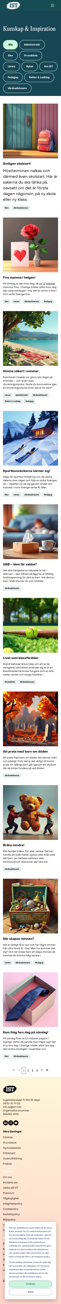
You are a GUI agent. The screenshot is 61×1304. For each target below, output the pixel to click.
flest (35, 574)
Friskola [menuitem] (7, 1163)
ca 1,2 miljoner (47, 283)
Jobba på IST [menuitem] (10, 1187)
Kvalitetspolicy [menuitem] (11, 1214)
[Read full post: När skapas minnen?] (30, 906)
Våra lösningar (12, 1131)
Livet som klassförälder (21, 658)
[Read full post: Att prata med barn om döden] (30, 719)
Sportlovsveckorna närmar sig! (26, 471)
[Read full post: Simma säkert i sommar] (30, 338)
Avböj (30, 1291)
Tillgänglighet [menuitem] (11, 1198)
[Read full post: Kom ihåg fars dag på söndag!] (30, 999)
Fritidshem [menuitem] (9, 1153)
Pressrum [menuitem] (8, 1193)
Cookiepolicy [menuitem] (10, 1209)
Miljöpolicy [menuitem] (9, 1219)
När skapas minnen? (18, 939)
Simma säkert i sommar (21, 371)
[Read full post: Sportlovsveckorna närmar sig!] (30, 438)
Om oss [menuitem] (7, 1177)
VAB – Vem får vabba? (20, 564)
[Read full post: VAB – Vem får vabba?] (30, 531)
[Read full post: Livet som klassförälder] (30, 625)
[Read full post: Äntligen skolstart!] (30, 131)
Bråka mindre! (13, 845)
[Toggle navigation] (52, 5)
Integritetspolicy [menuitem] (12, 1203)
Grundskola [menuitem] (9, 1142)
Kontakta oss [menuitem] (10, 1182)
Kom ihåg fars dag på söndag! (25, 1032)
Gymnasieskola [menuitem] (12, 1147)
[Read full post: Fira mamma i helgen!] (30, 245)
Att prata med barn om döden (25, 752)
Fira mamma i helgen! (19, 278)
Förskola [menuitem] (8, 1137)
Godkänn (30, 1284)
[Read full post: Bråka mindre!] (30, 812)
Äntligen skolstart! (17, 164)
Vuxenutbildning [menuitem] (12, 1158)
